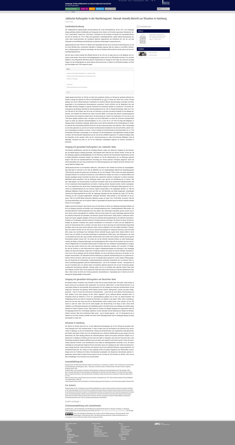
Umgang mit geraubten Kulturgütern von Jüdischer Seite (81, 73)
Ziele (95, 425)
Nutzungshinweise (98, 429)
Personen (69, 431)
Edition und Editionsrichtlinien (100, 433)
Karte (90, 9)
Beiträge (69, 439)
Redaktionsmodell (98, 431)
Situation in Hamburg (72, 79)
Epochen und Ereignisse (73, 436)
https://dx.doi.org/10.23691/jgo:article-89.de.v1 (114, 410)
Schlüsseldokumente (98, 426)
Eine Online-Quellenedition (72, 5)
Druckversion (145, 26)
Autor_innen (123, 428)
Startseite (67, 12)
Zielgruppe (96, 428)
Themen (83, 9)
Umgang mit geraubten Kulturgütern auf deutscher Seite (81, 76)
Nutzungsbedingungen (138, 0)
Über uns (130, 0)
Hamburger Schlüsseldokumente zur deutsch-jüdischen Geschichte (88, 4)
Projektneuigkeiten (125, 433)
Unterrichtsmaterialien (71, 442)
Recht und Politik (153, 55)
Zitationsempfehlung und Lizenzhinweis (77, 87)
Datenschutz (123, 439)
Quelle (68, 92)
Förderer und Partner (125, 431)
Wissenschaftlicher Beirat (126, 429)
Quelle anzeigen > (73, 401)
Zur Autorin (70, 84)
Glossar (69, 440)
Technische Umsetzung (99, 434)
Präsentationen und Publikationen (101, 436)
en (154, 0)
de (152, 0)
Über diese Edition (123, 0)
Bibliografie (70, 437)
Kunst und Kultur (153, 52)
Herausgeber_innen (125, 426)
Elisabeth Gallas (69, 22)
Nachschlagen (109, 9)
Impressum (123, 437)
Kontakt (146, 0)
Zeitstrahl (98, 9)
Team (122, 425)
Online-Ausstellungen (71, 9)
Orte (68, 433)
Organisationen (71, 434)
